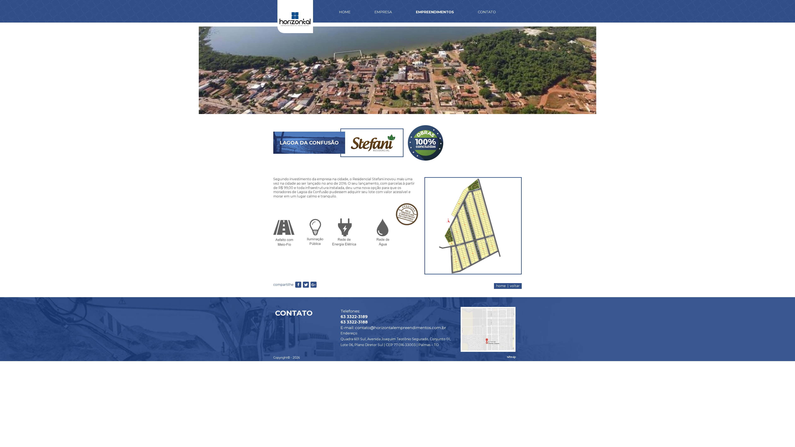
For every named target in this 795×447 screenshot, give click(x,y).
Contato (487, 12)
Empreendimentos (435, 12)
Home (345, 12)
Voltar (515, 286)
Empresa (383, 12)
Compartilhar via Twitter (306, 285)
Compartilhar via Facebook (298, 285)
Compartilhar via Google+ (314, 285)
